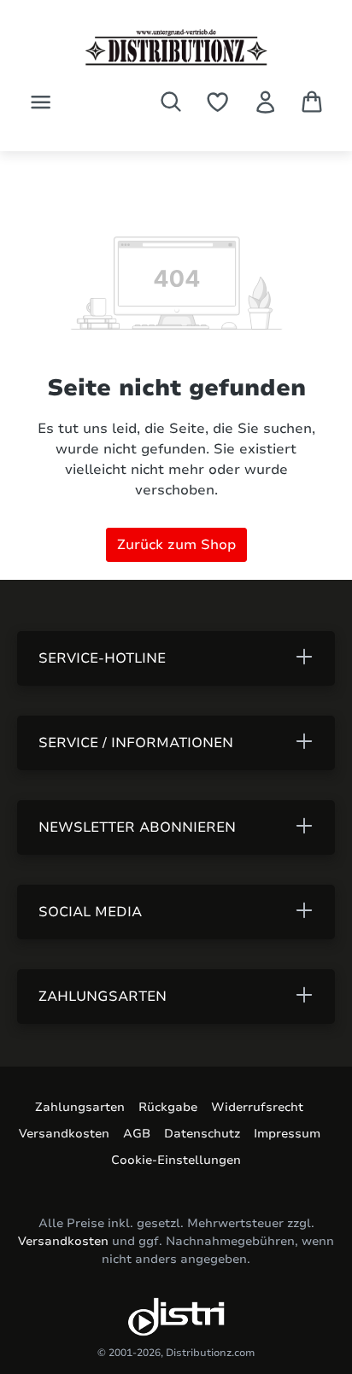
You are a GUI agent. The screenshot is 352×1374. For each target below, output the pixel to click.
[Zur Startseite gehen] (176, 47)
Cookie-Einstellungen (176, 1160)
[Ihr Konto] (265, 102)
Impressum (287, 1134)
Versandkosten (64, 1134)
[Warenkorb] (312, 101)
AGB (136, 1134)
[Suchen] (171, 101)
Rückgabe (167, 1107)
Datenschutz (202, 1134)
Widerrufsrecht (257, 1107)
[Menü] (40, 102)
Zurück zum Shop (176, 544)
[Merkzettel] (217, 102)
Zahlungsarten (80, 1107)
